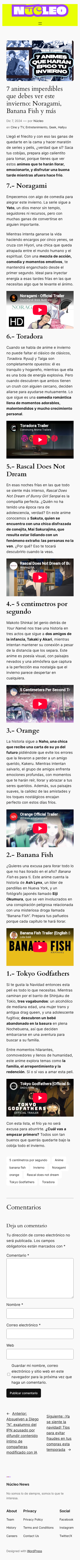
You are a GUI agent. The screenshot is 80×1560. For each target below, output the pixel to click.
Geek (52, 127)
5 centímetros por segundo (28, 1160)
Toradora (48, 1182)
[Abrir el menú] (40, 23)
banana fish (17, 1167)
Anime (59, 1160)
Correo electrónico (23, 1325)
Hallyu (62, 127)
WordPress (34, 1551)
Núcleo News (17, 1484)
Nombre (14, 1304)
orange (14, 1175)
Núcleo (38, 121)
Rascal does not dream (43, 1175)
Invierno (38, 1167)
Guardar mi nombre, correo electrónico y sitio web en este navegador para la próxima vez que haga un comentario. (42, 1373)
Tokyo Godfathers (21, 1182)
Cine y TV (17, 127)
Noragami (59, 1167)
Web (10, 1345)
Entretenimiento (36, 127)
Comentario (17, 1255)
